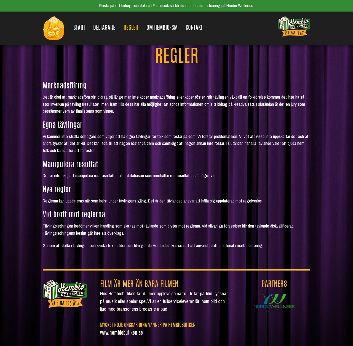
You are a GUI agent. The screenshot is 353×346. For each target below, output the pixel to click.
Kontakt (194, 28)
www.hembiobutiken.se (121, 333)
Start (79, 28)
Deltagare (104, 28)
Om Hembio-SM (162, 28)
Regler (131, 28)
